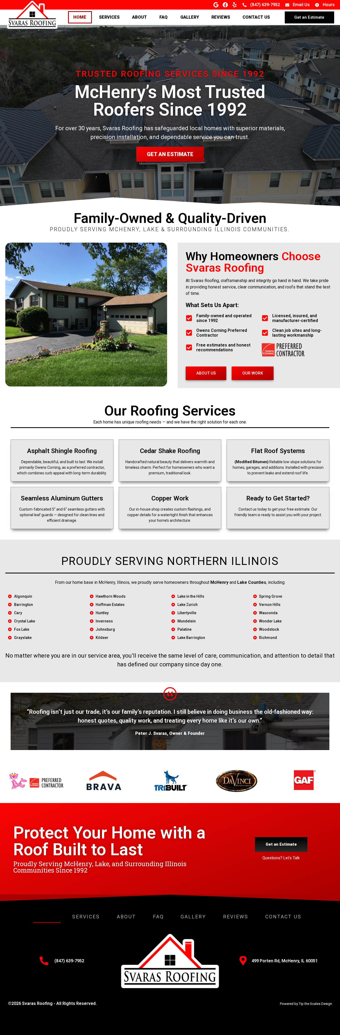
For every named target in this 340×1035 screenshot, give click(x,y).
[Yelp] (234, 4)
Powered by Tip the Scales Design (306, 1004)
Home (79, 17)
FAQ (163, 17)
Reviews (220, 17)
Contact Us (256, 17)
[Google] (216, 4)
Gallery (189, 17)
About (139, 17)
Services (109, 17)
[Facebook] (225, 4)
